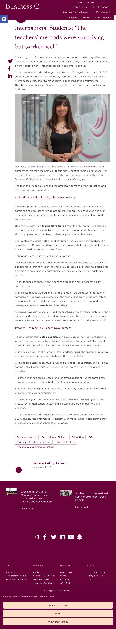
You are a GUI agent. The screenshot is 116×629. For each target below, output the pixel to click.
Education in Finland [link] (54, 437)
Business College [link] (79, 17)
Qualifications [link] (101, 7)
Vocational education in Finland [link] (35, 446)
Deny (58, 613)
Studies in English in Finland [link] (34, 442)
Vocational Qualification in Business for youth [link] (44, 585)
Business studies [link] (27, 437)
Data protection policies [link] (17, 576)
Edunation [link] (77, 437)
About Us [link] (10, 572)
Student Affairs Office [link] (16, 579)
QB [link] (91, 437)
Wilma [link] (102, 2)
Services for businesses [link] (76, 12)
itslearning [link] (65, 579)
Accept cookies (58, 605)
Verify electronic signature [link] (95, 578)
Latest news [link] (102, 17)
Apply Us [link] (37, 572)
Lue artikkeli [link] (27, 508)
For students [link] (103, 12)
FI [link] (110, 2)
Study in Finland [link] (65, 442)
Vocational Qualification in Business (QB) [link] (44, 578)
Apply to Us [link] (79, 7)
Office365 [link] (65, 583)
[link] (4, 19)
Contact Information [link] (86, 2)
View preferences (58, 621)
